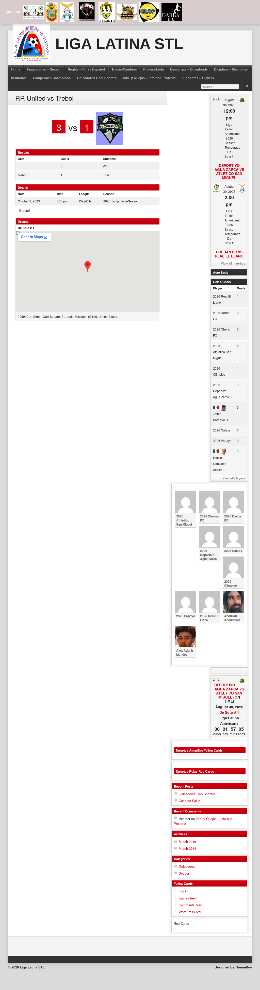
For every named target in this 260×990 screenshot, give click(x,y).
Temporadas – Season (44, 69)
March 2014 (187, 848)
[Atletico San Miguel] (242, 681)
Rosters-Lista (153, 69)
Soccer (184, 873)
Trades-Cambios (124, 69)
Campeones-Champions (52, 77)
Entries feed (188, 898)
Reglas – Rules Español (86, 69)
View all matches (233, 263)
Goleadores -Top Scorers (197, 793)
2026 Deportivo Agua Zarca (221, 391)
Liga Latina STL (119, 43)
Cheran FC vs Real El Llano (229, 253)
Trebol (22, 175)
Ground (24, 210)
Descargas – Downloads (189, 69)
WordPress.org (190, 911)
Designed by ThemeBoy (233, 967)
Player (217, 288)
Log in (183, 891)
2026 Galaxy (222, 430)
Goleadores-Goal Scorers (97, 77)
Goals (241, 288)
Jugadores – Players (198, 77)
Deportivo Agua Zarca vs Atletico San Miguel (229, 171)
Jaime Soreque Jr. (221, 416)
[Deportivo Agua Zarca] (216, 680)
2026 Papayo (222, 440)
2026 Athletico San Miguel (222, 351)
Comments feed (190, 904)
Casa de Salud (189, 800)
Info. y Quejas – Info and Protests (149, 77)
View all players (234, 478)
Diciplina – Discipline (231, 69)
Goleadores (187, 866)
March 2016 (187, 841)
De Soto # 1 (26, 227)
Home (15, 69)
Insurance (19, 77)
